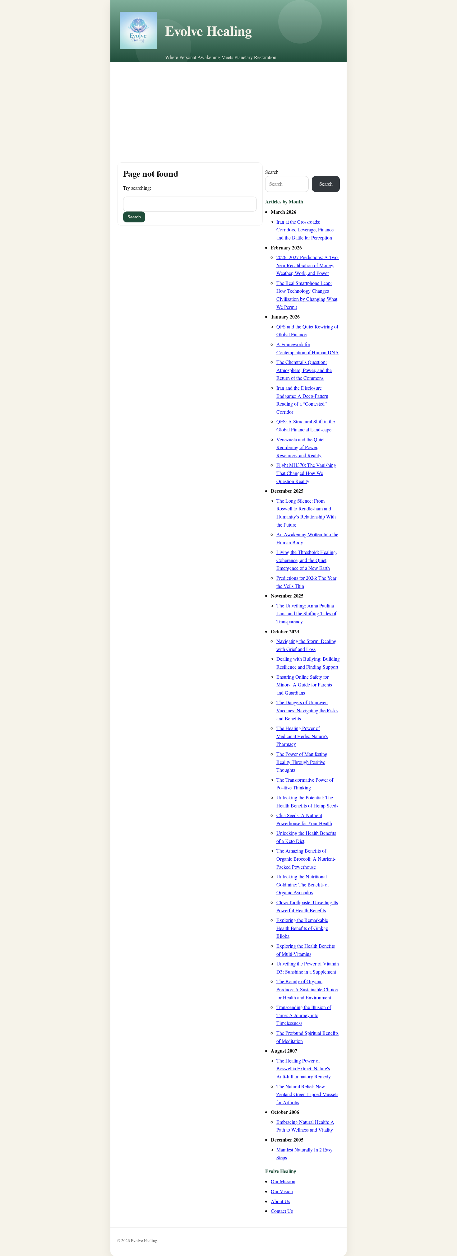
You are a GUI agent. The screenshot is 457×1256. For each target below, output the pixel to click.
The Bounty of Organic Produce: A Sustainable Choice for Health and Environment (307, 989)
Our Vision (282, 1191)
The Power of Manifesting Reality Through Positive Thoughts (301, 762)
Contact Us (282, 1210)
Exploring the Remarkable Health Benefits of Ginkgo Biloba (302, 928)
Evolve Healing (208, 30)
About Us (280, 1201)
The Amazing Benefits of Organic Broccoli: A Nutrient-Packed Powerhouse (305, 858)
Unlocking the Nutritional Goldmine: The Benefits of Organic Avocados (302, 884)
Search (272, 172)
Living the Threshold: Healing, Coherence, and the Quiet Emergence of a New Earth (306, 560)
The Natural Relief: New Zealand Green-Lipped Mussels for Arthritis (307, 1094)
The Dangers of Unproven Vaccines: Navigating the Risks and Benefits (307, 710)
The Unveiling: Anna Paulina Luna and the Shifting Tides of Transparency (306, 613)
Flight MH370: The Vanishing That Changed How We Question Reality (306, 473)
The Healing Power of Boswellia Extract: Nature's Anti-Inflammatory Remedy (303, 1068)
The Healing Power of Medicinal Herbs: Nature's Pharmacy (302, 736)
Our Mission (283, 1181)
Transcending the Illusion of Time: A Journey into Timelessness (303, 1015)
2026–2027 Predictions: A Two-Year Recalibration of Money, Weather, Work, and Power (307, 265)
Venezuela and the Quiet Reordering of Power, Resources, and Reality (300, 447)
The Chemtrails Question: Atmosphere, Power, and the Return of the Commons (304, 370)
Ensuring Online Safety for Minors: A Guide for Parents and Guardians (304, 684)
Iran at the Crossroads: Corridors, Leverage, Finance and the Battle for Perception (305, 229)
